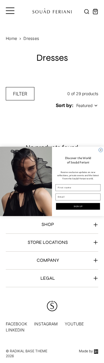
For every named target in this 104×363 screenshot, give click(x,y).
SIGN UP (78, 206)
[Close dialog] (101, 150)
